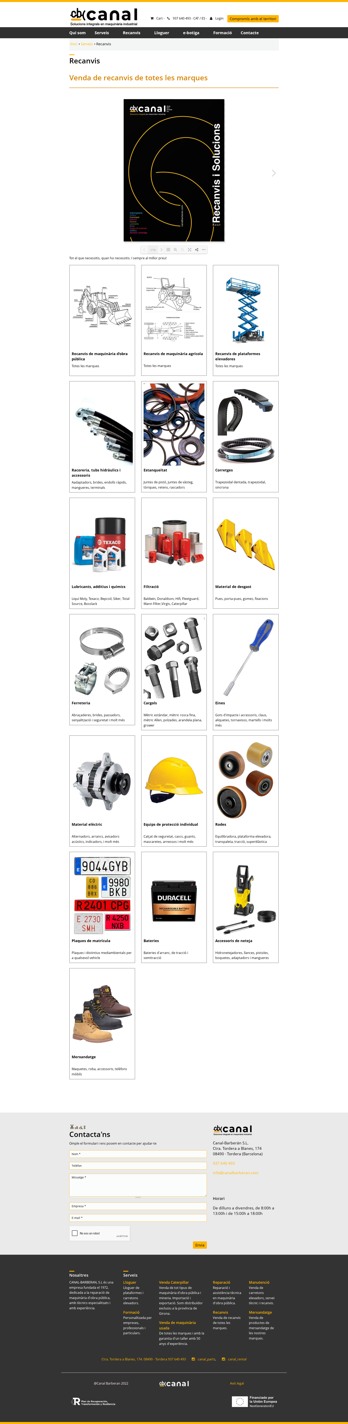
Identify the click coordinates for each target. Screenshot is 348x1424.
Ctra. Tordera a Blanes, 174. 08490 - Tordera (134, 1359)
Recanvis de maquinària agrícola (173, 353)
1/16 (152, 250)
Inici (73, 43)
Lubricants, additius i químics (98, 586)
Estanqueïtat (155, 470)
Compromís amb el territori (253, 18)
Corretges (224, 470)
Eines (220, 703)
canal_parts (206, 1359)
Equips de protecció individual (171, 824)
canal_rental (237, 1359)
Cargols (150, 703)
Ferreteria (81, 703)
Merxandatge (84, 1056)
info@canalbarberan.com (236, 1172)
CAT (196, 18)
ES (203, 18)
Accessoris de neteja (233, 940)
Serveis (87, 43)
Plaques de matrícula (91, 940)
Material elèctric (87, 824)
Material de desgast (233, 586)
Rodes (220, 824)
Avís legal (237, 1383)
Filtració (151, 586)
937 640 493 (224, 1163)
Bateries (151, 940)
